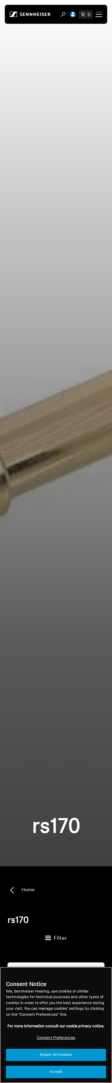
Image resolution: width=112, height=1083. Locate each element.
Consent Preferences (56, 1038)
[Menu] (99, 14)
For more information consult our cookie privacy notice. (55, 1026)
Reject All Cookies (56, 1055)
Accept (56, 1072)
